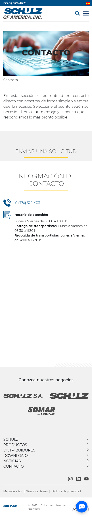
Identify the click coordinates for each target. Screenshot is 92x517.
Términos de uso (37, 491)
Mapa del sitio (12, 491)
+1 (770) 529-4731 (27, 203)
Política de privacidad (66, 491)
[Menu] (86, 13)
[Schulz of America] (15, 506)
